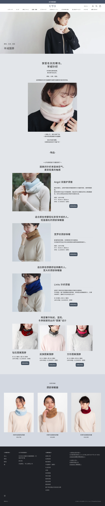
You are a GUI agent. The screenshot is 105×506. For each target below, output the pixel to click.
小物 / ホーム (25, 9)
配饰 (5, 461)
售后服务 (48, 461)
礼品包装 (48, 467)
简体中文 (86, 6)
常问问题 (48, 476)
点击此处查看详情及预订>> (77, 457)
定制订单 (48, 456)
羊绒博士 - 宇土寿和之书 (26, 464)
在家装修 (48, 459)
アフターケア (43, 9)
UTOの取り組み (65, 9)
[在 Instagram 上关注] (5, 496)
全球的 (47, 490)
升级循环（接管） (50, 464)
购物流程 (48, 479)
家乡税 (21, 461)
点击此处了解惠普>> (75, 464)
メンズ (17, 9)
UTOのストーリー (54, 9)
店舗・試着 (34, 9)
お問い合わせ (94, 9)
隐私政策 (48, 481)
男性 (5, 459)
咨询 (46, 470)
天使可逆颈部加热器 (19, 435)
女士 (5, 456)
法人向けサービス (76, 9)
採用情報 (48, 473)
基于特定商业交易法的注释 (53, 487)
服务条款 (48, 484)
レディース (10, 9)
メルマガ (86, 9)
